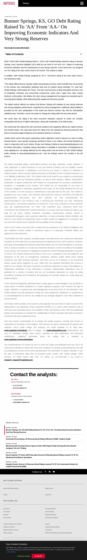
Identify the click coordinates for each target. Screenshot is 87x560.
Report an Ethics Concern (10, 530)
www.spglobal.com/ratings (15, 330)
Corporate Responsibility (52, 527)
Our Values (6, 508)
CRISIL (5, 495)
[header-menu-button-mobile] (82, 3)
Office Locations (8, 533)
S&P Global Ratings (12, 480)
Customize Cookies (23, 556)
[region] (43, 550)
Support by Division (9, 527)
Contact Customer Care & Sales (12, 524)
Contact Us (48, 495)
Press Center (7, 517)
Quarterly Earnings (50, 514)
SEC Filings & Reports (51, 517)
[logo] (9, 3)
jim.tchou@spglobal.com (20, 388)
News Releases (49, 511)
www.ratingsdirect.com (57, 330)
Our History (6, 511)
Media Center (49, 488)
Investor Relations (50, 508)
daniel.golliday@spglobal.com (21, 402)
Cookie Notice (11, 552)
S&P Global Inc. (10, 501)
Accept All (38, 556)
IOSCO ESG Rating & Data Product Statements (58, 533)
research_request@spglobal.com (18, 360)
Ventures (5, 514)
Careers (47, 524)
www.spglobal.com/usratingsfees (18, 339)
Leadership (48, 530)
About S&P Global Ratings (11, 488)
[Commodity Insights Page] (45, 471)
